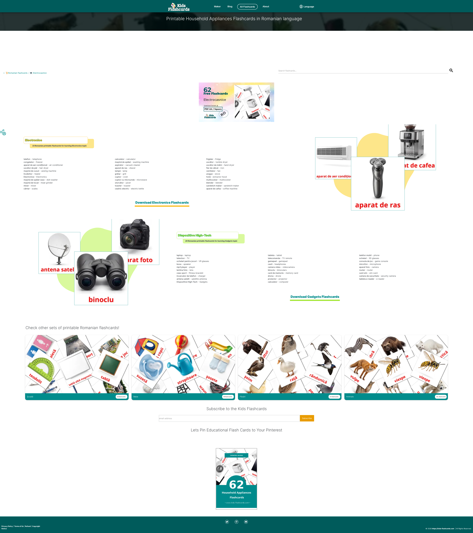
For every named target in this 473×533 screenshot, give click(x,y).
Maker (217, 6)
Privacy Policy (7, 526)
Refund (28, 526)
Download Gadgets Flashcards (315, 297)
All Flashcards (247, 6)
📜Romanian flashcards (16, 73)
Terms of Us (19, 526)
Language (304, 6)
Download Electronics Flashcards (162, 202)
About (266, 6)
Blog (230, 6)
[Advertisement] (236, 48)
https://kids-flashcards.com (443, 529)
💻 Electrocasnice (38, 73)
